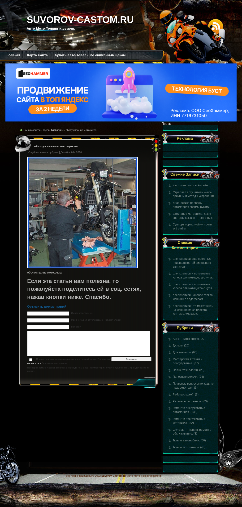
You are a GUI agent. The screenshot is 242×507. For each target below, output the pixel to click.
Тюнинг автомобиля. (186, 440)
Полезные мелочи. (185, 376)
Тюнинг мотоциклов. (186, 447)
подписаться (34, 363)
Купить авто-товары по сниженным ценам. (90, 55)
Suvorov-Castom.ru (80, 19)
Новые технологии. (186, 370)
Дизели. (178, 345)
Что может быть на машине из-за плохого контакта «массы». (193, 310)
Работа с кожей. (183, 394)
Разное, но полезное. (187, 401)
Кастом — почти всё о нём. (191, 185)
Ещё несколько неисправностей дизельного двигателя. (192, 263)
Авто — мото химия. (186, 339)
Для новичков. (182, 352)
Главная (13, 55)
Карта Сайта (37, 55)
